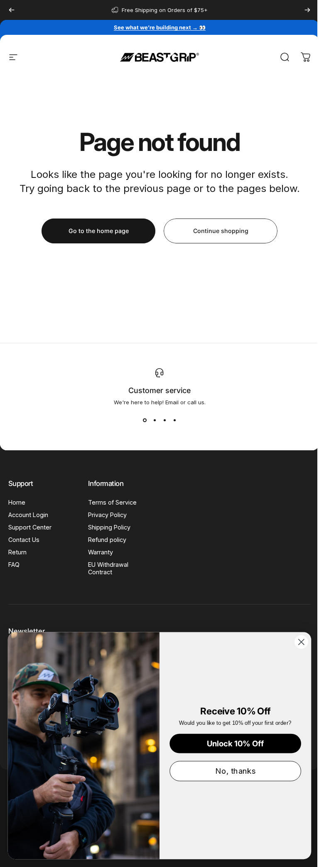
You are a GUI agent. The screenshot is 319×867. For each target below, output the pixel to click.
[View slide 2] (155, 420)
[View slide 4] (174, 420)
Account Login (28, 514)
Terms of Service (112, 502)
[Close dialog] (301, 642)
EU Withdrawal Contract (108, 568)
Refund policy (107, 539)
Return (17, 552)
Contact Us (23, 539)
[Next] (307, 10)
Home (16, 502)
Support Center (30, 527)
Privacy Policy (107, 514)
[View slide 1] (145, 420)
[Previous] (11, 10)
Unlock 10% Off (235, 743)
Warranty (100, 552)
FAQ (14, 564)
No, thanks (235, 770)
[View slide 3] (164, 420)
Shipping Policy (109, 527)
